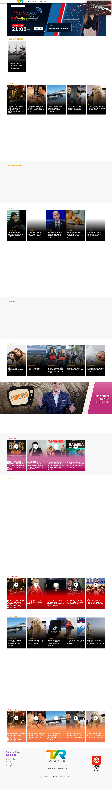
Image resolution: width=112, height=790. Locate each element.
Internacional (13, 61)
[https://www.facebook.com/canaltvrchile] (50, 761)
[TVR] (8, 1)
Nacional (11, 230)
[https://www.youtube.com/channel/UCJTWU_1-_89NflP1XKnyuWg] (64, 762)
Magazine (11, 104)
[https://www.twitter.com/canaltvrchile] (55, 762)
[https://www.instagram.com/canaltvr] (59, 762)
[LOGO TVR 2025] (20, 1)
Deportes (72, 104)
